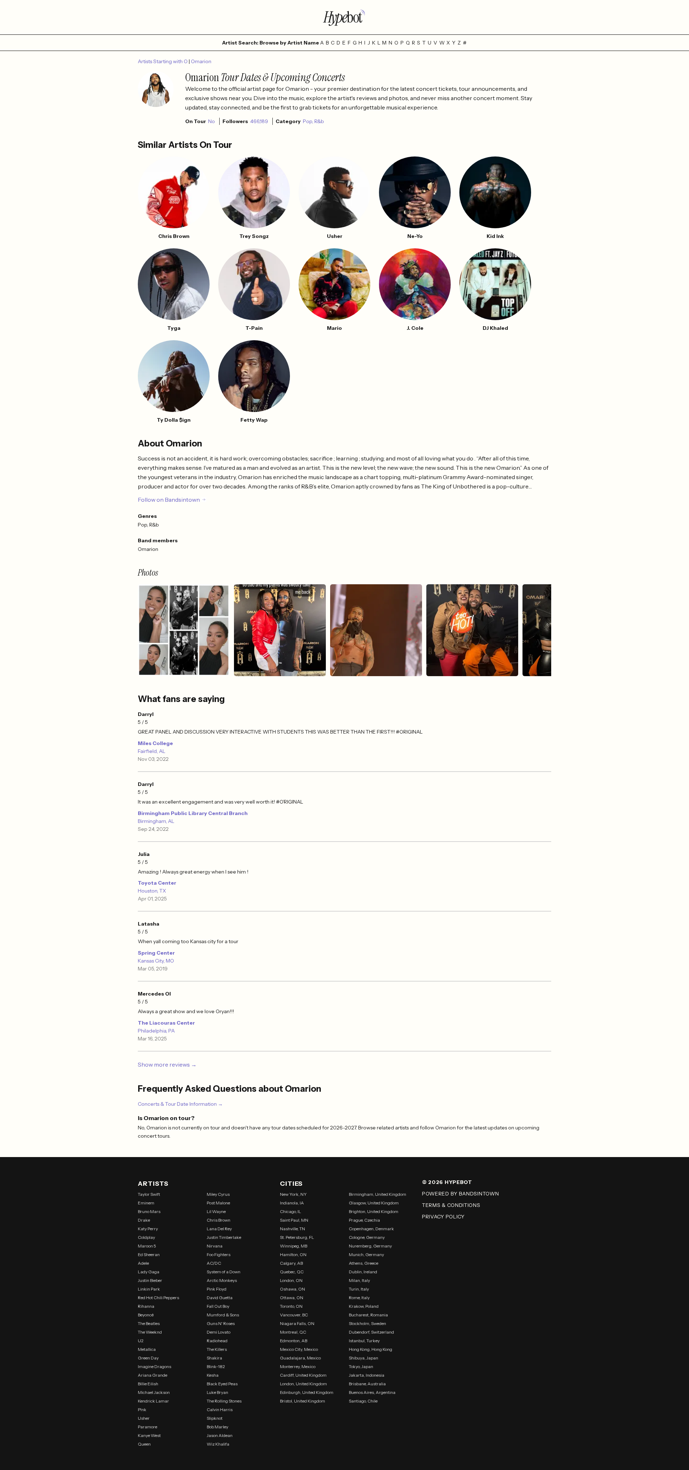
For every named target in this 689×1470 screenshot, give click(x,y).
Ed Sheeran (149, 1254)
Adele (143, 1263)
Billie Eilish (148, 1383)
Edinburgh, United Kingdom (306, 1392)
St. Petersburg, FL (297, 1237)
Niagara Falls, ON (297, 1323)
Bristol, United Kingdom (302, 1401)
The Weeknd (150, 1332)
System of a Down (223, 1271)
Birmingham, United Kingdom (377, 1194)
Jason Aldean (220, 1435)
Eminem (146, 1203)
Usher (144, 1418)
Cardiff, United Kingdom (303, 1375)
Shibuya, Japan (363, 1358)
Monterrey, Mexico (297, 1366)
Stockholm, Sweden (367, 1323)
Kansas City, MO (156, 961)
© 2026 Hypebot (447, 1182)
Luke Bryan (217, 1392)
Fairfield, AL (151, 751)
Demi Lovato (218, 1332)
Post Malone (218, 1203)
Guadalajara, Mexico (300, 1358)
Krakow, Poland (364, 1306)
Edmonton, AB (293, 1340)
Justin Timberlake (224, 1237)
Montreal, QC (293, 1332)
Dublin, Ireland (363, 1271)
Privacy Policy (443, 1216)
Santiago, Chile (363, 1401)
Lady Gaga (148, 1271)
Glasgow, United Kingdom (374, 1203)
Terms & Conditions (451, 1205)
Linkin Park (149, 1289)
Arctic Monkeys (222, 1280)
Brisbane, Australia (367, 1383)
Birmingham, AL (156, 821)
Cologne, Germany (367, 1237)
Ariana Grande (152, 1375)
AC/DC (214, 1263)
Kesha (213, 1375)
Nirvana (214, 1246)
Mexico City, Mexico (299, 1349)
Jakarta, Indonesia (366, 1375)
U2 (141, 1340)
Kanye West (149, 1435)
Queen (144, 1444)
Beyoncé (146, 1314)
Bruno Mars (149, 1211)
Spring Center (156, 953)
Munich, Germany (366, 1254)
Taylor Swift (149, 1194)
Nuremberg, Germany (370, 1246)
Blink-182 (216, 1366)
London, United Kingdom (303, 1383)
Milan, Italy (359, 1280)
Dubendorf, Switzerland (371, 1332)
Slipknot (214, 1418)
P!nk (142, 1409)
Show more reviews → (167, 1064)
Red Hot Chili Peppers (158, 1297)
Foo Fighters (218, 1254)
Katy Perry (148, 1228)
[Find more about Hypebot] (344, 17)
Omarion (201, 61)
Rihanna (146, 1306)
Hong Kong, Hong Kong (370, 1349)
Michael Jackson (154, 1392)
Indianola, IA (292, 1203)
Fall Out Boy (218, 1306)
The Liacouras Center (166, 1023)
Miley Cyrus (218, 1194)
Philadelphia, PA (156, 1030)
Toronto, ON (291, 1306)
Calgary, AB (291, 1263)
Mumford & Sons (223, 1314)
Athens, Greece (363, 1263)
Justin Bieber (150, 1280)
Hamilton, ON (293, 1254)
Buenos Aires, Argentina (372, 1392)
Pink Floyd (216, 1289)
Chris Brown (218, 1220)
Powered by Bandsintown (460, 1193)
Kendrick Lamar (153, 1401)
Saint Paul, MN (294, 1220)
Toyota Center (157, 883)
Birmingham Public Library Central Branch (193, 813)
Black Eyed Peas (222, 1383)
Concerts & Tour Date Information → (180, 1104)
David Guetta (220, 1297)
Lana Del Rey (219, 1228)
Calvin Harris (220, 1409)
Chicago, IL (290, 1211)
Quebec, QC (292, 1271)
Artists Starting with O (163, 61)
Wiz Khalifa (218, 1444)
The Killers (217, 1349)
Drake (144, 1220)
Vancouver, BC (294, 1314)
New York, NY (293, 1194)
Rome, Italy (359, 1297)
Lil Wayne (216, 1211)
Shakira (214, 1358)
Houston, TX (152, 891)
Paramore (147, 1426)
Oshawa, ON (292, 1289)
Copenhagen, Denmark (371, 1228)
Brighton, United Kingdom (373, 1211)
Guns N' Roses (221, 1323)
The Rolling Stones (224, 1401)
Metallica (147, 1349)
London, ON (291, 1280)
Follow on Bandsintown (169, 499)
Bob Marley (217, 1426)
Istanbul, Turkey (364, 1340)
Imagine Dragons (154, 1366)
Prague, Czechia (364, 1220)
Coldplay (146, 1237)
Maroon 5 (147, 1246)
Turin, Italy (359, 1289)
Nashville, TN (292, 1228)
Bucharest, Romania (368, 1314)
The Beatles (149, 1323)
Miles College (155, 743)
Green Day (148, 1358)
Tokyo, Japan (361, 1366)
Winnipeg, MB (293, 1246)
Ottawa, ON (291, 1297)
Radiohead (217, 1340)
